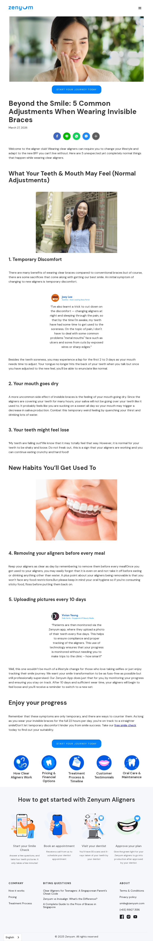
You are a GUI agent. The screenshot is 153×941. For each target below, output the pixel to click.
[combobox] (13, 937)
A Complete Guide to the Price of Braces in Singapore (69, 906)
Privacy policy (128, 896)
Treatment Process (20, 903)
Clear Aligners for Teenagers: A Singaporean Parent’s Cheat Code (75, 892)
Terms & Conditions (132, 890)
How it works (16, 890)
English (10, 937)
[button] (139, 8)
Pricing (13, 896)
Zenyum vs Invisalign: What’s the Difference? (70, 898)
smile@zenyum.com (132, 903)
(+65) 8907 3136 (130, 909)
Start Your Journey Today (77, 89)
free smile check (125, 725)
